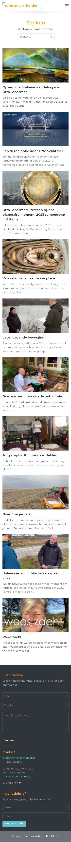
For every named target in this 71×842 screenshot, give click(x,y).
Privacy (16, 836)
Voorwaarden (33, 836)
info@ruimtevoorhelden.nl (19, 757)
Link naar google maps (16, 776)
